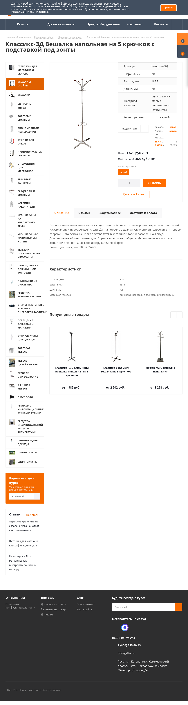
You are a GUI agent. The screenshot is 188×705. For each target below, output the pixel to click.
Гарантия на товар (53, 609)
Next (179, 315)
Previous (174, 315)
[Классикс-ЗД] (83, 113)
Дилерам (47, 614)
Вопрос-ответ (86, 604)
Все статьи (33, 515)
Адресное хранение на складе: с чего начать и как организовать (24, 526)
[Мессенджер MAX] (125, 627)
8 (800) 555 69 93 (129, 645)
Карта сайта (84, 609)
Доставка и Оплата (53, 604)
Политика (41, 12)
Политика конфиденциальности (20, 605)
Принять (168, 7)
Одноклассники (115, 627)
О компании (15, 598)
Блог (80, 598)
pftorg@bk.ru (126, 653)
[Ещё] (177, 24)
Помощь (47, 598)
